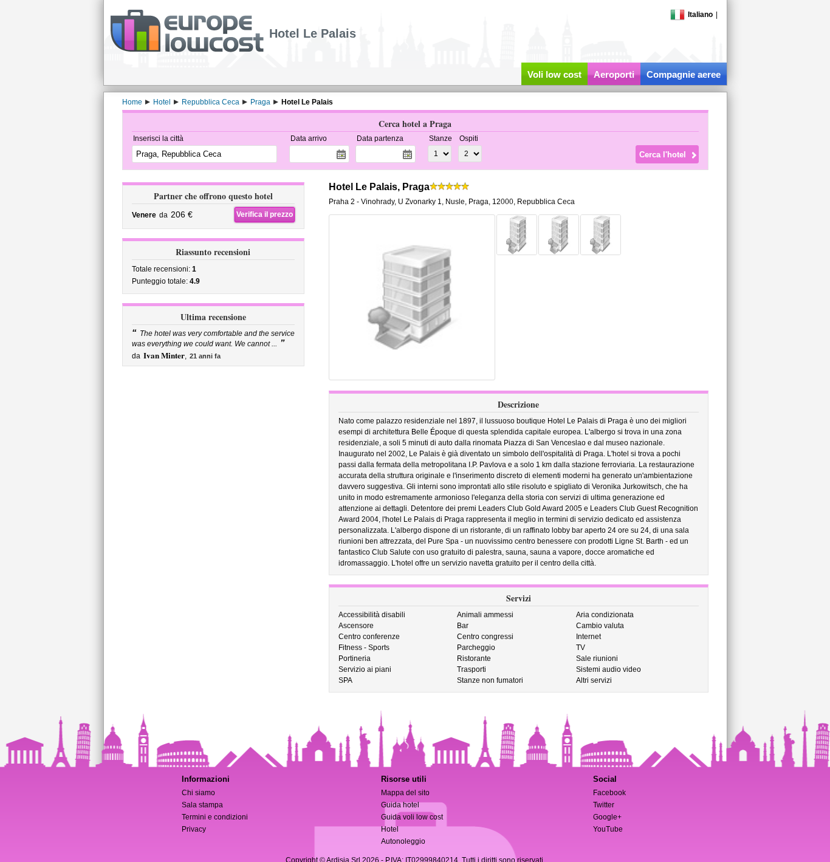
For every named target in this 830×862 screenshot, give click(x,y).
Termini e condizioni (215, 817)
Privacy (194, 829)
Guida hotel (400, 805)
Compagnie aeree (684, 74)
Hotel (390, 829)
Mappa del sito (405, 792)
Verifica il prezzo (264, 214)
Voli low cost (554, 74)
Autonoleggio (403, 841)
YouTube (608, 829)
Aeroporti (614, 74)
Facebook (609, 792)
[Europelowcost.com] (187, 50)
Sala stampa (202, 805)
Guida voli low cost (412, 817)
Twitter (603, 805)
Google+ (607, 817)
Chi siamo (198, 792)
